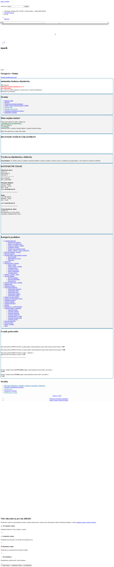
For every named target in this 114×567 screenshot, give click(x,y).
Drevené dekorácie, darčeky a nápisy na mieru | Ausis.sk (24, 385)
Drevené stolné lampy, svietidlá (13, 282)
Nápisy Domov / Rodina (15, 266)
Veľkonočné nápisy (13, 270)
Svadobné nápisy (13, 268)
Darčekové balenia (9, 286)
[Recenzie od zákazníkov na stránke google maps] (11, 151)
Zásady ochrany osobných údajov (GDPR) (16, 105)
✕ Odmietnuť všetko (16, 565)
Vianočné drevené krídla (15, 318)
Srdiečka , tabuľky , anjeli (11, 274)
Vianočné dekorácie (10, 303)
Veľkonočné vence (13, 292)
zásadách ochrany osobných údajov (86, 522)
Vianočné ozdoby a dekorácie (12, 308)
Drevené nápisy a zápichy (11, 263)
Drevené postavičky (10, 321)
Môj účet (6, 19)
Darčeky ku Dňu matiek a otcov (13, 298)
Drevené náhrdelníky (14, 279)
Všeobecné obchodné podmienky (13, 104)
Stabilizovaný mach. (11, 109)
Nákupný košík (8, 101)
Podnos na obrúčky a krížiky (16, 245)
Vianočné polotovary (14, 314)
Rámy (6, 326)
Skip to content (5, 1)
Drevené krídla (12, 257)
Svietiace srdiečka (9, 302)
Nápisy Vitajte (12, 265)
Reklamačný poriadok (10, 112)
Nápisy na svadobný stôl (15, 244)
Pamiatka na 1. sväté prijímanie (13, 306)
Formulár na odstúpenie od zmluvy (14, 111)
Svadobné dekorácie (10, 241)
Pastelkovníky (8, 284)
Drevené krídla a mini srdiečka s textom (15, 255)
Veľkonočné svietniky (14, 294)
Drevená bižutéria (9, 276)
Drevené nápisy (8, 322)
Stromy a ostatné (9, 324)
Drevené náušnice (13, 278)
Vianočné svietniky (13, 311)
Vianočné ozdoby (13, 310)
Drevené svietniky (9, 253)
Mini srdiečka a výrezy (14, 258)
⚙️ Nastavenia (27, 565)
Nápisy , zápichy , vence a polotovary (18, 250)
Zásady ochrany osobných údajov (58, 400)
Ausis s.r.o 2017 (57, 395)
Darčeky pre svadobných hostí (16, 249)
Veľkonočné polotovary (14, 289)
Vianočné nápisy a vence (15, 316)
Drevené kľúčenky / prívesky (12, 252)
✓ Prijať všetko (5, 565)
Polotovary (11, 260)
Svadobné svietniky (13, 247)
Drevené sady (12, 281)
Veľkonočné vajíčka (13, 295)
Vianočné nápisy (12, 273)
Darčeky (6, 305)
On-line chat (8, 107)
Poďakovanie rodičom (14, 242)
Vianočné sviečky (13, 319)
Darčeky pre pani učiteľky (11, 297)
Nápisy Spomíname (13, 271)
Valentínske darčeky (10, 300)
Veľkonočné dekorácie (10, 287)
